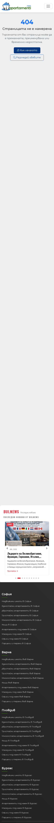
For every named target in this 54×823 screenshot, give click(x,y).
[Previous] (7, 548)
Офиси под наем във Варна (16, 696)
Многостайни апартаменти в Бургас (22, 794)
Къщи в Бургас (10, 798)
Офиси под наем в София (15, 639)
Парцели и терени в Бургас (17, 817)
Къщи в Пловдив (10, 740)
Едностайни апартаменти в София (20, 606)
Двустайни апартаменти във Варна (21, 668)
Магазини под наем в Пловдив (18, 750)
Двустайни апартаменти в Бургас (20, 784)
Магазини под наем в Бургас (17, 808)
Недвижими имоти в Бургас (17, 775)
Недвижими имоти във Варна (17, 659)
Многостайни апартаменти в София (21, 620)
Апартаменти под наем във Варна (20, 687)
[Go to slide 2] (19, 578)
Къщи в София (9, 624)
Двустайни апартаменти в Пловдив (21, 726)
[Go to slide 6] (29, 578)
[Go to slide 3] (22, 578)
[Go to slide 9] (36, 578)
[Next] (47, 548)
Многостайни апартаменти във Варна (22, 678)
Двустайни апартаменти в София (20, 610)
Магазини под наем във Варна (17, 692)
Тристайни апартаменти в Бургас (20, 789)
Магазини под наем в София (16, 634)
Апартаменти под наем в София (19, 629)
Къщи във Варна (10, 682)
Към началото (28, 50)
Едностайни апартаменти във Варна (22, 664)
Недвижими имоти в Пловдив (18, 717)
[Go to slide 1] (15, 578)
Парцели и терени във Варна (17, 701)
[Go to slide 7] (31, 578)
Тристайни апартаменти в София (20, 615)
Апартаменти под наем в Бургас (19, 803)
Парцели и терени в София (16, 643)
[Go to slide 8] (33, 578)
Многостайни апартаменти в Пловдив (23, 736)
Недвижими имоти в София (16, 601)
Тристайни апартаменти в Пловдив (21, 731)
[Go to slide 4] (24, 578)
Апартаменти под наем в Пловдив (20, 745)
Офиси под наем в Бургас (15, 812)
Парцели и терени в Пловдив (17, 759)
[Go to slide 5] (27, 578)
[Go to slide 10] (38, 578)
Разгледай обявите (28, 57)
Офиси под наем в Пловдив (16, 754)
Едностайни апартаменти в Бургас (21, 780)
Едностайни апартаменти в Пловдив (22, 722)
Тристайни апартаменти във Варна (21, 673)
